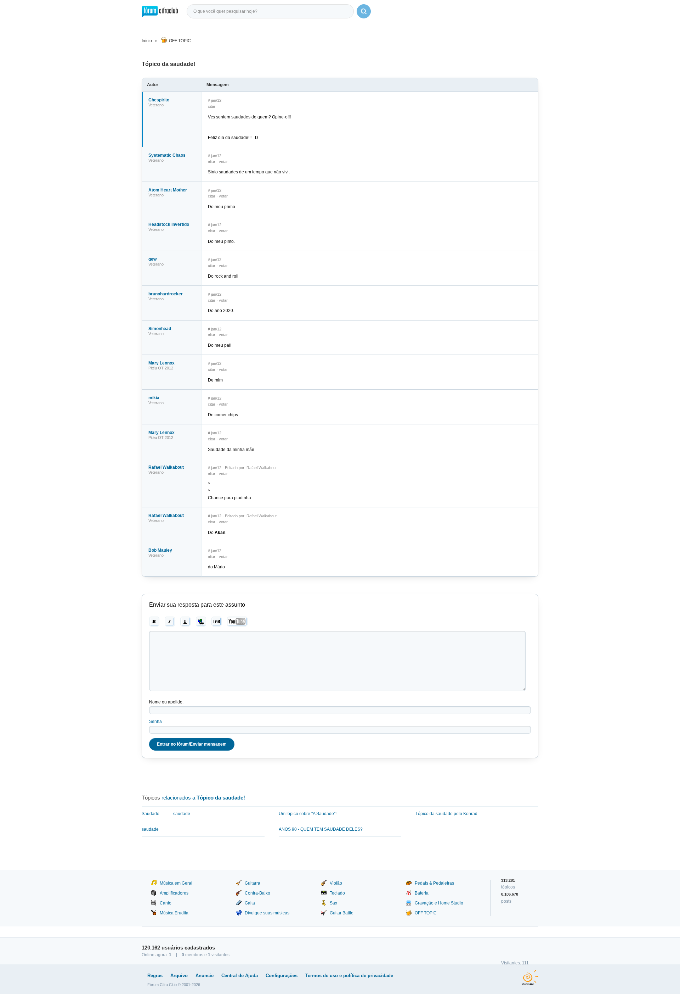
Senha (155, 721)
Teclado (337, 893)
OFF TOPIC (180, 40)
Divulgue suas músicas (267, 912)
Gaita (250, 903)
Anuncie (205, 975)
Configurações (282, 975)
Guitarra (252, 883)
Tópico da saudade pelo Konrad (446, 813)
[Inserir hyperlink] (201, 621)
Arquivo (179, 975)
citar (211, 106)
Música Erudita (174, 912)
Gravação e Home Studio (439, 903)
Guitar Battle (341, 912)
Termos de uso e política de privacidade (349, 975)
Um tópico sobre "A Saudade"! (307, 813)
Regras (155, 975)
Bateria (422, 893)
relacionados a (203, 798)
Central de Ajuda (239, 975)
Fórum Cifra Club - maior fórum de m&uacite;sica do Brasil (160, 11)
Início (147, 40)
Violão (336, 883)
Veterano (156, 105)
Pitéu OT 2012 (160, 368)
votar (223, 162)
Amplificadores (174, 893)
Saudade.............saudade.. (167, 813)
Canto (165, 903)
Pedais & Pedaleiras (434, 883)
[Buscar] (364, 11)
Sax (333, 903)
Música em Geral (176, 883)
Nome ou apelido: (166, 702)
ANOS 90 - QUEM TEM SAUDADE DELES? (321, 829)
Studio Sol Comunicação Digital (530, 977)
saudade (150, 829)
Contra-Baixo (257, 893)
